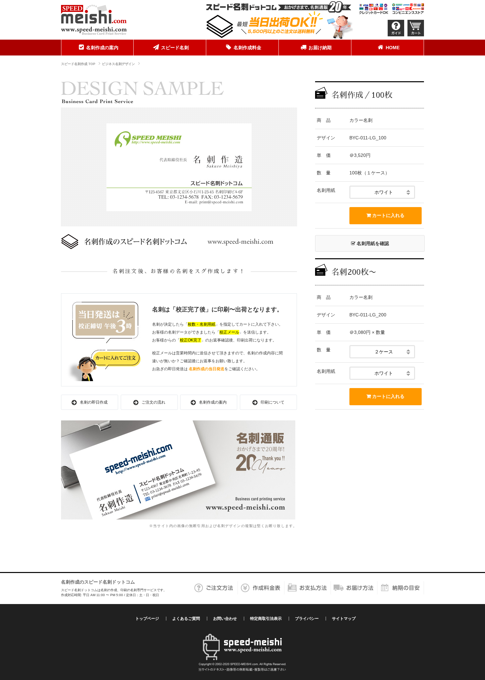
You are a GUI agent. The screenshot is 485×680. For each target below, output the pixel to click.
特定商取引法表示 (266, 619)
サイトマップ (344, 619)
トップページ (147, 619)
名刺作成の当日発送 (206, 369)
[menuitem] (97, 47)
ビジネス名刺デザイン (118, 64)
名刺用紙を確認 (372, 243)
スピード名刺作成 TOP (78, 64)
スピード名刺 (175, 47)
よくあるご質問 (186, 619)
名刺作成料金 (247, 47)
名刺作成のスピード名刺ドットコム (98, 582)
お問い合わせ (225, 619)
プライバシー (307, 619)
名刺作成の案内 (102, 47)
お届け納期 (320, 47)
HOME (393, 47)
